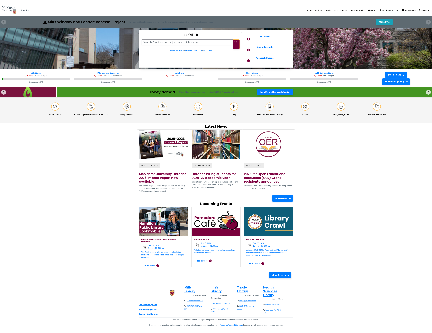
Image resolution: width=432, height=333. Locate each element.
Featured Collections (193, 50)
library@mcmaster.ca (195, 301)
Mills (189, 289)
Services (318, 10)
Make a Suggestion (147, 309)
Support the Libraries (148, 314)
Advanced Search (177, 50)
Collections (331, 10)
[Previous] (3, 92)
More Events (279, 275)
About (371, 10)
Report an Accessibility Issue (231, 325)
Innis (216, 289)
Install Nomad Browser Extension (275, 93)
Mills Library (36, 73)
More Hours (394, 74)
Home (309, 10)
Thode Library (252, 73)
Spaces (343, 10)
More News (281, 198)
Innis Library (180, 73)
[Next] (428, 92)
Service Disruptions (148, 304)
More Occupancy (394, 81)
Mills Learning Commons (108, 73)
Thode (242, 289)
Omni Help (207, 50)
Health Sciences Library (324, 73)
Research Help (357, 10)
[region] (216, 92)
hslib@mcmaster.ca (273, 304)
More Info (386, 22)
